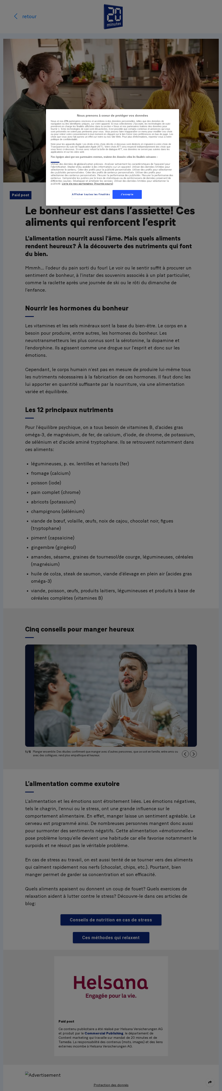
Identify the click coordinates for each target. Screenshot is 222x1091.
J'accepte (127, 194)
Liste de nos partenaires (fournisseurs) (87, 184)
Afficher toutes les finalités (91, 194)
